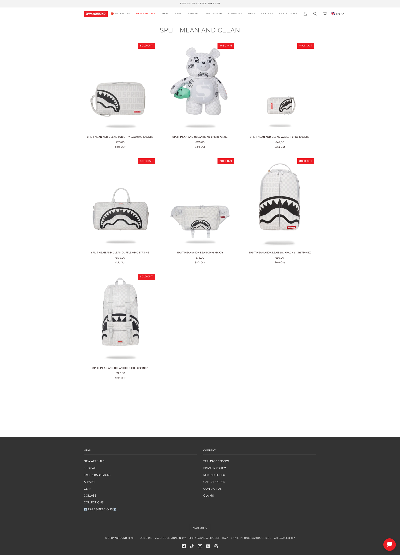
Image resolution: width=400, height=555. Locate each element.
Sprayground (117, 538)
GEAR (87, 488)
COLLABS (90, 495)
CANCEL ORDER (214, 481)
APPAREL (90, 481)
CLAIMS (208, 495)
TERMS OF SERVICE (216, 461)
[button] (337, 13)
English (199, 528)
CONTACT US (212, 488)
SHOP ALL (90, 468)
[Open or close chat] (389, 544)
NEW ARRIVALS (94, 461)
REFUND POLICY (214, 475)
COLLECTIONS (94, 502)
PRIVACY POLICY (214, 468)
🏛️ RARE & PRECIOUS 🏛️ (100, 509)
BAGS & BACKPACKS (97, 475)
